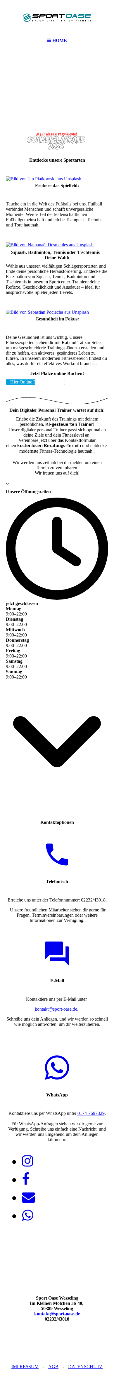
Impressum (25, 1366)
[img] (57, 17)
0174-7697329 (91, 1113)
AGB (53, 1366)
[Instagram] (27, 1161)
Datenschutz (85, 1366)
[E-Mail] (28, 1197)
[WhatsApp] (27, 1215)
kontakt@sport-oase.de (56, 1009)
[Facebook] (26, 1179)
